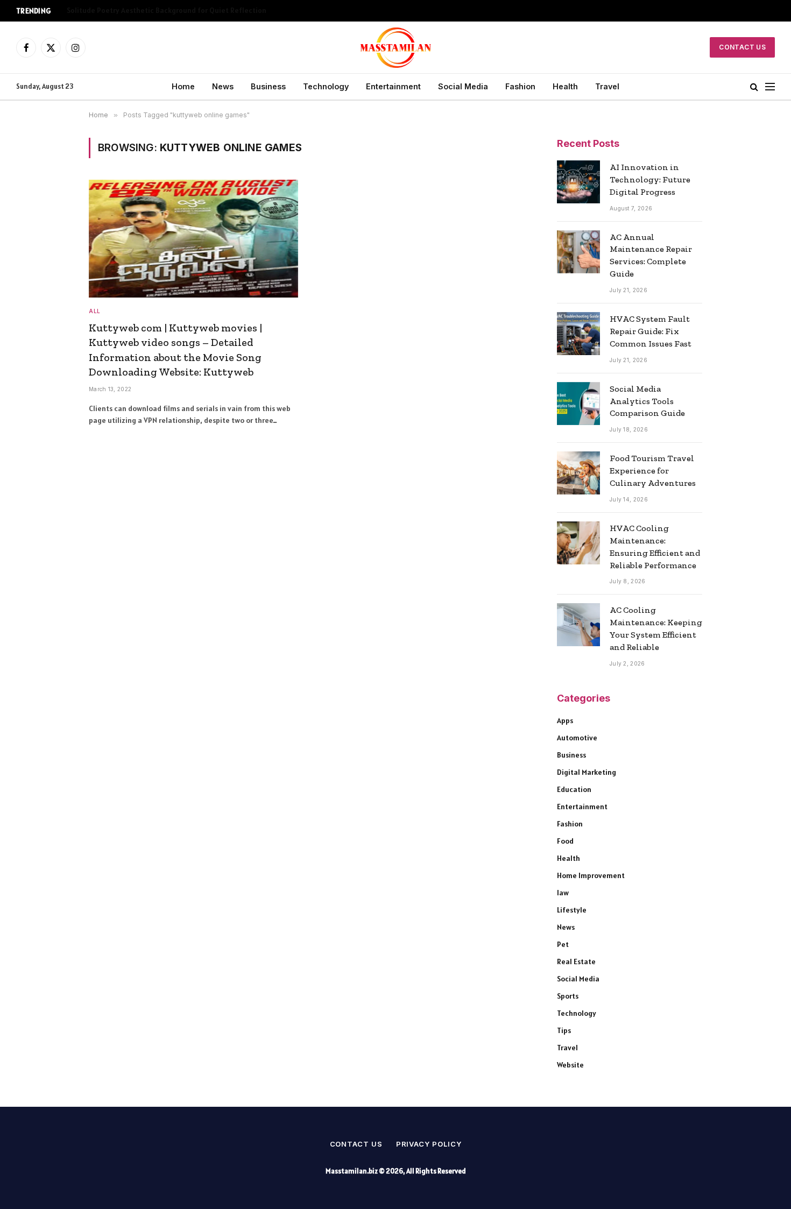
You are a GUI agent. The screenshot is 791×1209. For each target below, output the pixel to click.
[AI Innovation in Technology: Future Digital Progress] (578, 181)
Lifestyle (572, 910)
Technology (326, 86)
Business (268, 86)
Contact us (356, 1144)
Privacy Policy (429, 1144)
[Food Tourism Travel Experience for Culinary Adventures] (578, 472)
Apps (565, 720)
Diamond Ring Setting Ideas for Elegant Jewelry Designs (161, 10)
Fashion (520, 86)
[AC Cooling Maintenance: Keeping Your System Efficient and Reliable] (578, 624)
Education (574, 789)
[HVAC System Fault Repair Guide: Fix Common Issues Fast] (578, 333)
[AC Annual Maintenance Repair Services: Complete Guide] (578, 251)
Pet (563, 944)
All (95, 311)
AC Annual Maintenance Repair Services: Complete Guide (651, 255)
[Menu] (770, 87)
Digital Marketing (586, 772)
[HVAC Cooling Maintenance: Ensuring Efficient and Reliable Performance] (578, 542)
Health (565, 86)
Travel (607, 86)
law (563, 892)
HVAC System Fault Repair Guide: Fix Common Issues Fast (650, 331)
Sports (567, 996)
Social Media (463, 86)
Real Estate (576, 961)
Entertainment (393, 86)
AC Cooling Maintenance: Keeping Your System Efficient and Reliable (656, 628)
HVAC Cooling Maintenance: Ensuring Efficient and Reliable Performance (655, 546)
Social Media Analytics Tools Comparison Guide (647, 401)
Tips (564, 1030)
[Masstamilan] (395, 47)
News (223, 86)
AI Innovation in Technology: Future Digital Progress (650, 179)
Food (565, 841)
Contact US (742, 47)
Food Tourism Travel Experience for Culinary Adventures (653, 470)
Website (570, 1065)
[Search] (754, 87)
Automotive (577, 738)
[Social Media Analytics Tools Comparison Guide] (578, 403)
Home (183, 86)
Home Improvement (591, 875)
